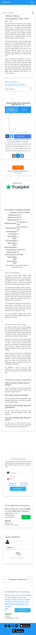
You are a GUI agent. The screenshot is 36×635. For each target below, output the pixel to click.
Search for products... (8, 13)
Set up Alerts (18, 488)
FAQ (27, 426)
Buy (26, 517)
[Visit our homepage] (6, 2)
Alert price (12, 476)
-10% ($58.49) (24, 483)
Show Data (20, 136)
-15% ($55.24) (12, 485)
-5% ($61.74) (12, 483)
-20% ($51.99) (24, 485)
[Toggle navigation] (31, 2)
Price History (22, 610)
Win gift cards (18, 173)
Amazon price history (15, 84)
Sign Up (18, 167)
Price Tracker (11, 81)
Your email (13, 473)
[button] (6, 579)
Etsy (6, 610)
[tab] (12, 110)
